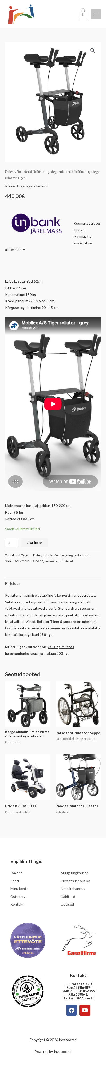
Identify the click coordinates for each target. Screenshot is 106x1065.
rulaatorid (66, 561)
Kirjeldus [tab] (12, 583)
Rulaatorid (24, 172)
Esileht (10, 172)
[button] (92, 50)
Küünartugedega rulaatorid (53, 172)
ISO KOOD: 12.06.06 (28, 561)
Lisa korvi (34, 542)
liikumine (51, 561)
